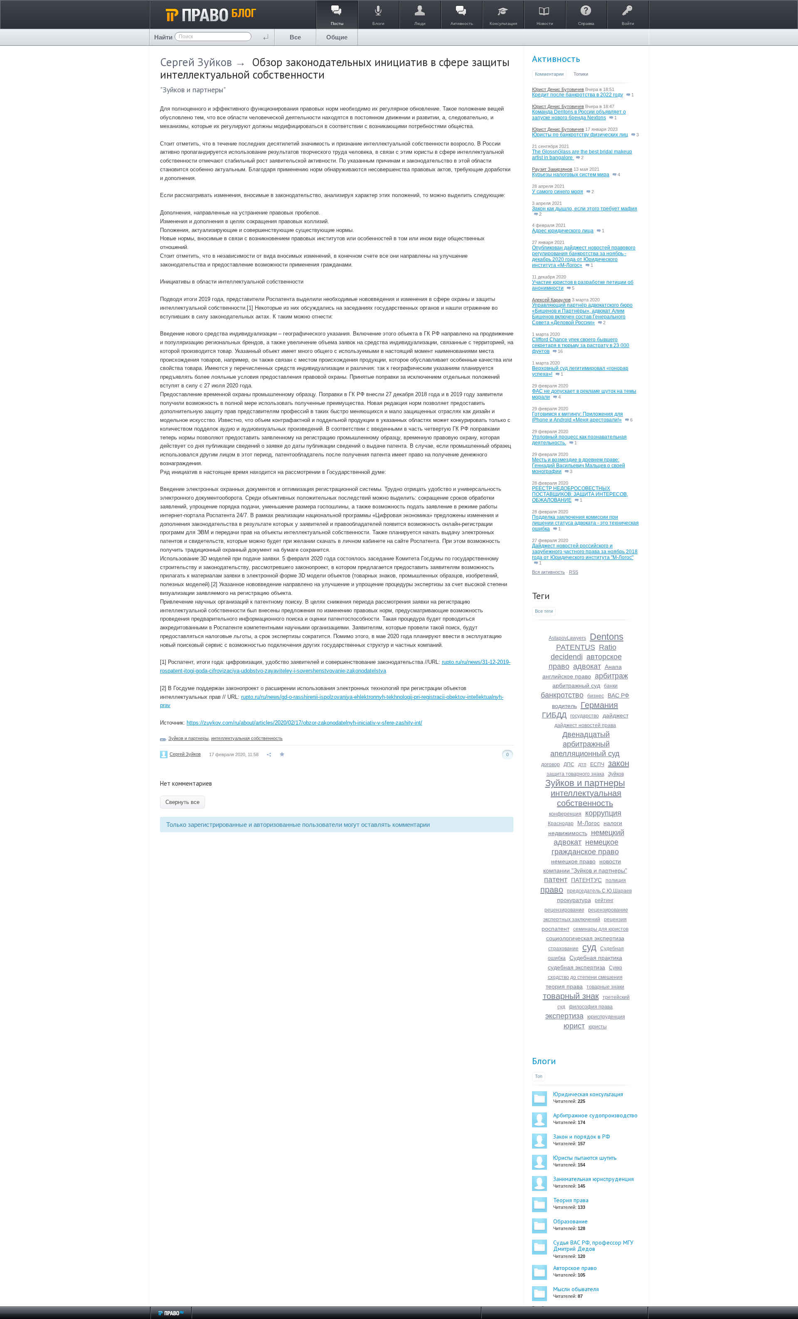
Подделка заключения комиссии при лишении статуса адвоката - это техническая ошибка (585, 523)
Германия (599, 705)
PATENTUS (575, 647)
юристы (598, 1027)
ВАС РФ (618, 695)
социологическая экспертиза (585, 938)
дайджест (615, 715)
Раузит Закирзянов (552, 169)
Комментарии (549, 73)
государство (584, 716)
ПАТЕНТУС (586, 880)
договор (550, 764)
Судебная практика (595, 957)
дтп (582, 764)
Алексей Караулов (551, 299)
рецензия (615, 919)
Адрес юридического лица (563, 231)
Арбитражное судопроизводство (595, 1115)
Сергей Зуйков (196, 62)
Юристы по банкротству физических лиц (580, 135)
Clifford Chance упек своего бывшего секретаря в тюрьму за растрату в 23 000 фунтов (580, 345)
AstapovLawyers (567, 638)
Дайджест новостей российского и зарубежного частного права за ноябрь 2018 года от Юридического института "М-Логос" (585, 551)
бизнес (595, 696)
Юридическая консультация (588, 1094)
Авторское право (575, 1268)
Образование (570, 1221)
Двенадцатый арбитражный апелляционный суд (585, 744)
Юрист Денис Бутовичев (558, 89)
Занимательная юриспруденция (593, 1179)
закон (618, 763)
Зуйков (616, 774)
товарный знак (571, 996)
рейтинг (604, 900)
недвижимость (567, 833)
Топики (581, 73)
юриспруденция (606, 1017)
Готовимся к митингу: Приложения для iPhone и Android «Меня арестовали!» (577, 417)
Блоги (544, 1061)
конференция (565, 814)
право (551, 889)
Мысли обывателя (576, 1289)
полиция (616, 880)
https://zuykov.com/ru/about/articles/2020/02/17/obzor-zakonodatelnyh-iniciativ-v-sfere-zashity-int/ (304, 723)
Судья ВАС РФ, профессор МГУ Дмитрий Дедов (593, 1245)
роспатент (555, 928)
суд (589, 947)
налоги (612, 823)
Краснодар (561, 823)
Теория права (571, 1200)
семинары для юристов (600, 929)
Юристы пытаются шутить (584, 1157)
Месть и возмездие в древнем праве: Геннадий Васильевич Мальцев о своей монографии (578, 465)
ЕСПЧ (597, 764)
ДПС (569, 764)
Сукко (615, 968)
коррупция (603, 813)
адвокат (587, 666)
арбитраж (611, 676)
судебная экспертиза (576, 967)
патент (555, 879)
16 (560, 351)
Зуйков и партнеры (188, 738)
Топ (538, 1076)
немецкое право (573, 861)
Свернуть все (182, 802)
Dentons (606, 636)
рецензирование (564, 910)
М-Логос (588, 823)
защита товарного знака (575, 774)
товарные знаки (605, 987)
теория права (564, 986)
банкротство (562, 695)
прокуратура (574, 900)
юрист (574, 1026)
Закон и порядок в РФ (581, 1136)
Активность (556, 58)
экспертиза (564, 1016)
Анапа (613, 666)
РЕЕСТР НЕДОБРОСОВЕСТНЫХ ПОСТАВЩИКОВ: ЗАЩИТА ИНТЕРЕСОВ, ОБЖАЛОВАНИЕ (580, 494)
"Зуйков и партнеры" (193, 89)
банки (611, 686)
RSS (573, 572)
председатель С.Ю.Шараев (599, 891)
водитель (564, 706)
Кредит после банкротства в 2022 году (577, 95)
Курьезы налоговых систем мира (570, 175)
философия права (591, 1007)
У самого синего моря (557, 192)
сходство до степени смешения (585, 977)
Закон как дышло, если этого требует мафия (584, 209)
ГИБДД (554, 715)
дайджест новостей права (585, 725)
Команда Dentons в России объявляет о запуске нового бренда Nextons (579, 115)
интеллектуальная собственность (247, 738)
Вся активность (548, 572)
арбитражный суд (576, 685)
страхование (563, 949)
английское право (566, 676)
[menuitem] (295, 37)
